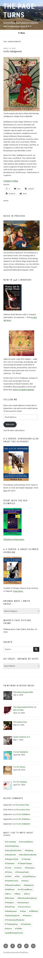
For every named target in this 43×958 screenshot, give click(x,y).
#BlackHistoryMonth (27, 855)
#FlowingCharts (22, 872)
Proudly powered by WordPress (15, 952)
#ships (23, 911)
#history (25, 881)
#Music (17, 894)
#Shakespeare (11, 911)
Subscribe (10, 424)
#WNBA (18, 928)
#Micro (8, 894)
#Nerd (27, 894)
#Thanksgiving (11, 924)
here (5, 490)
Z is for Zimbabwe (22, 814)
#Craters (18, 868)
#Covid (8, 868)
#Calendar (26, 859)
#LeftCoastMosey (25, 889)
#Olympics (9, 902)
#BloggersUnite (11, 859)
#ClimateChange (25, 863)
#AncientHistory (26, 842)
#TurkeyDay (26, 924)
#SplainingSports (12, 915)
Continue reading (10, 181)
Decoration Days (22, 805)
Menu (23, 33)
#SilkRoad (33, 911)
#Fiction (8, 872)
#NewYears (9, 898)
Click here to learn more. (13, 539)
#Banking (29, 850)
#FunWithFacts (29, 876)
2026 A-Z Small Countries (23, 389)
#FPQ (17, 876)
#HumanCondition (13, 885)
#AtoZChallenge (12, 846)
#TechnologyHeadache (14, 920)
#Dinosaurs (30, 868)
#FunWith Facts (11, 881)
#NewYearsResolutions (27, 898)
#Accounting (10, 842)
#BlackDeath (10, 855)
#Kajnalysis (28, 885)
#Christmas (10, 863)
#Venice (8, 928)
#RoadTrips (10, 907)
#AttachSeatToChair (13, 850)
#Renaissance (23, 902)
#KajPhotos (10, 889)
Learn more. (18, 591)
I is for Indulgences (12, 51)
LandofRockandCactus (14, 933)
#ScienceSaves (24, 907)
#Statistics (27, 915)
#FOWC (8, 876)
